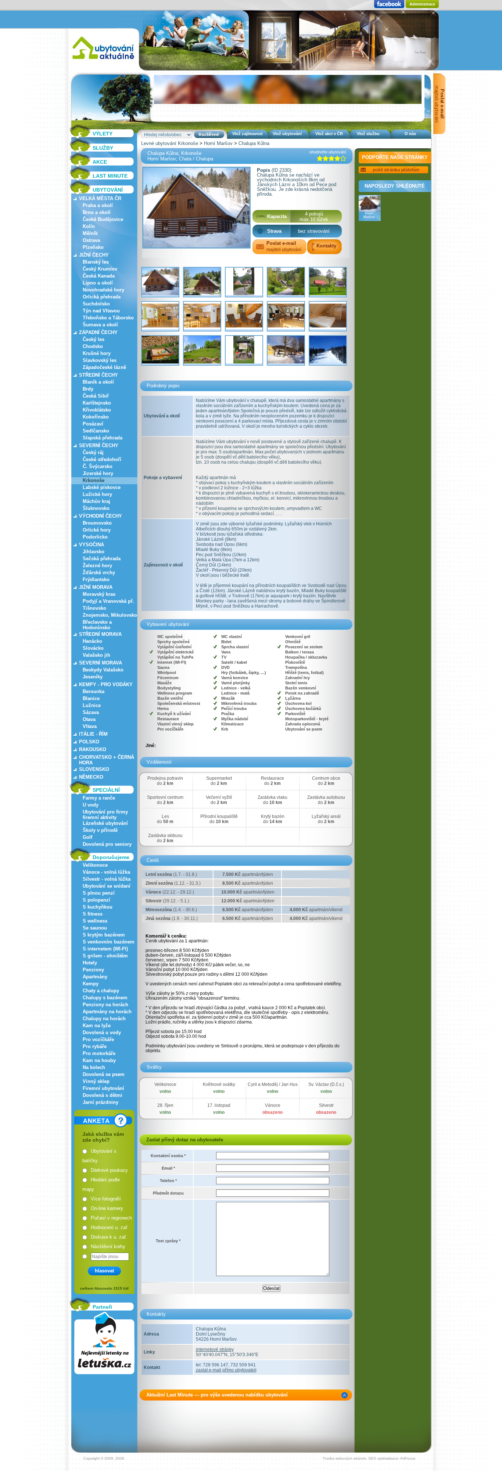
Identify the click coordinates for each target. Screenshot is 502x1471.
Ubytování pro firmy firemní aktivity (105, 814)
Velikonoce (95, 865)
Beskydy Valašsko (103, 670)
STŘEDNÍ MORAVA (100, 634)
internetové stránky (215, 1349)
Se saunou (95, 928)
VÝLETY (102, 134)
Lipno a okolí (98, 283)
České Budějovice (103, 219)
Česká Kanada (99, 276)
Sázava (91, 712)
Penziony (93, 969)
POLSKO (89, 741)
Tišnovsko (94, 608)
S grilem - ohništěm (105, 956)
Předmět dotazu (168, 1193)
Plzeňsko (93, 247)
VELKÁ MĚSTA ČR (100, 198)
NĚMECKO (91, 777)
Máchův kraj (96, 501)
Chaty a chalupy (101, 990)
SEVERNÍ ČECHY (98, 445)
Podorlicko (95, 537)
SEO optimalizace (383, 1458)
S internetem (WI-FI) (105, 949)
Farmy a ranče (99, 798)
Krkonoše (93, 480)
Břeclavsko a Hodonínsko (97, 624)
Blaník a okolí (98, 382)
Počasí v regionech (111, 1218)
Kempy (90, 983)
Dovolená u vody (102, 1032)
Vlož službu (368, 133)
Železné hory (97, 565)
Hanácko (92, 641)
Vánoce (272, 1105)
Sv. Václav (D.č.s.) (326, 1084)
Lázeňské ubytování (105, 823)
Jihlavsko (93, 551)
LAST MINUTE (110, 176)
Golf (87, 837)
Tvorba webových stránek (344, 1458)
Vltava (90, 726)
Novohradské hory (103, 290)
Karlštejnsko (97, 403)
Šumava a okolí (100, 324)
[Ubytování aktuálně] (103, 61)
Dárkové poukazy (109, 1170)
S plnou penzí (99, 893)
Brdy (88, 389)
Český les (93, 339)
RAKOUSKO (92, 749)
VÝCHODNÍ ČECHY (100, 516)
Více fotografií (106, 1199)
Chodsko (93, 346)
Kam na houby (99, 1060)
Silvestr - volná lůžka (106, 879)
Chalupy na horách (104, 1018)
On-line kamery (107, 1208)
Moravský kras (99, 594)
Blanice (91, 698)
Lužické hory (97, 494)
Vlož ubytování (287, 133)
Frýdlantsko (96, 579)
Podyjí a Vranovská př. (108, 601)
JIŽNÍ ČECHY (94, 255)
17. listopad (218, 1105)
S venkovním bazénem (109, 942)
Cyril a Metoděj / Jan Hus (273, 1084)
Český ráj (93, 452)
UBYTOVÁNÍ (108, 190)
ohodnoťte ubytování (327, 152)
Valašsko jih (96, 655)
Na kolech (94, 1067)
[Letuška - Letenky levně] (104, 1343)
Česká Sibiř (96, 396)
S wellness (95, 921)
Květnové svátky (219, 1084)
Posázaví (93, 424)
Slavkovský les (99, 360)
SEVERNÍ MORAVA (100, 663)
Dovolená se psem (104, 1074)
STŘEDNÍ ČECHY (98, 375)
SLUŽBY (103, 148)
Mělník (90, 233)
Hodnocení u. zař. (110, 1227)
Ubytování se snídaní (106, 886)
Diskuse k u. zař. (109, 1237)
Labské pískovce (102, 487)
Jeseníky (93, 677)
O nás (410, 133)
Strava (274, 231)
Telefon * (168, 1180)
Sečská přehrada (102, 558)
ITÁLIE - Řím (93, 734)
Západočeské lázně (104, 367)
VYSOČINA (91, 544)
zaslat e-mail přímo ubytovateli (226, 1370)
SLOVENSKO (94, 769)
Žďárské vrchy (99, 572)
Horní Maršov (218, 143)
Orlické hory (97, 530)
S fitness (93, 914)
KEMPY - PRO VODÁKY (106, 684)
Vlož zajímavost (247, 133)
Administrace (422, 4)
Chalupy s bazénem (105, 997)
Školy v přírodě (100, 830)
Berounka (93, 691)
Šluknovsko (96, 508)
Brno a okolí (97, 212)
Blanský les (96, 262)
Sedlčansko (96, 431)
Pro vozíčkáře (98, 1039)
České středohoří (102, 459)
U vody (90, 805)
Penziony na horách (105, 1004)
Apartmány (95, 976)
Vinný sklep (96, 1081)
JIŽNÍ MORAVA (95, 587)
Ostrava (91, 240)
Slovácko (93, 648)
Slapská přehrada (102, 438)
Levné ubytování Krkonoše (169, 143)
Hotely (90, 962)
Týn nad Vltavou (101, 311)
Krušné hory (97, 353)
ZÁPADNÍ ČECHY (98, 332)
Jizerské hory (98, 473)
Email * (168, 1168)
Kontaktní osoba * (168, 1155)
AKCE (100, 162)
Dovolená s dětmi (102, 1095)
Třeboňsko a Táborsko (108, 317)
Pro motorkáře (99, 1053)
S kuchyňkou (97, 907)
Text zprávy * (168, 1241)
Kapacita (277, 216)
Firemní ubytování (103, 1088)
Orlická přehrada (102, 297)
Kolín (89, 226)
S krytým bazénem (104, 935)
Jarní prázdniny (100, 1102)
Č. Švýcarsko (97, 466)
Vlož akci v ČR (329, 133)
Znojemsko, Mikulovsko (110, 615)
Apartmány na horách (107, 1011)
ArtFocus (407, 1458)
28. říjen (165, 1105)
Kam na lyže (97, 1025)
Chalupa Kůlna (254, 143)
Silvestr (326, 1105)
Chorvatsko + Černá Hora (106, 759)
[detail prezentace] (344, 1395)
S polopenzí (96, 900)
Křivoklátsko (97, 410)
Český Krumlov (100, 269)
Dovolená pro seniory (107, 844)
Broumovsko (97, 523)
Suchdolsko (96, 304)
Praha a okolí (98, 205)
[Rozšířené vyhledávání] (209, 134)
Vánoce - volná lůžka (106, 872)
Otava (89, 719)
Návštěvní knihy (108, 1246)
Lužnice (92, 705)
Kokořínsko (96, 417)
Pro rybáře (95, 1046)
